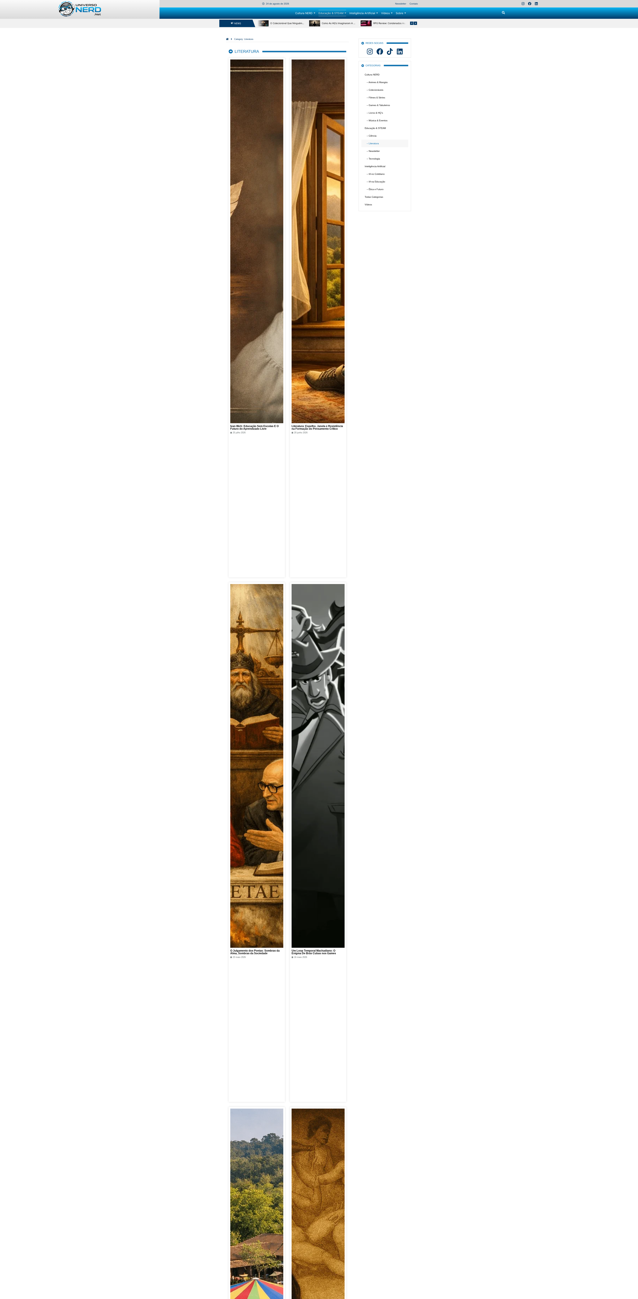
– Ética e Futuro (374, 189)
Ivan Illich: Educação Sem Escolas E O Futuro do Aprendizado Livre (254, 427)
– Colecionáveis (374, 90)
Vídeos (368, 204)
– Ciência (370, 135)
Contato (414, 3)
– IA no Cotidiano (375, 174)
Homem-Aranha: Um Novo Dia (389, 23)
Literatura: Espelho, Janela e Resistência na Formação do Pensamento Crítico (317, 427)
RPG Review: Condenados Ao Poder (341, 23)
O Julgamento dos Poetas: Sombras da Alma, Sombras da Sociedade (255, 952)
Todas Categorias (374, 197)
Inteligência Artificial (375, 166)
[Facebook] (529, 3)
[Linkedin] (536, 3)
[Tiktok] (389, 51)
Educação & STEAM (375, 128)
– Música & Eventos (376, 120)
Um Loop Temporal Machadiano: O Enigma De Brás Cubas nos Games (314, 952)
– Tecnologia (372, 158)
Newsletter (400, 3)
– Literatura (372, 143)
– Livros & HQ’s (374, 112)
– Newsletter (372, 151)
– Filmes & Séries (375, 97)
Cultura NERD (372, 74)
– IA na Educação (375, 181)
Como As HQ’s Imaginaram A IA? (287, 23)
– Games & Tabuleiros (377, 105)
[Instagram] (523, 3)
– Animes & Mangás (376, 82)
